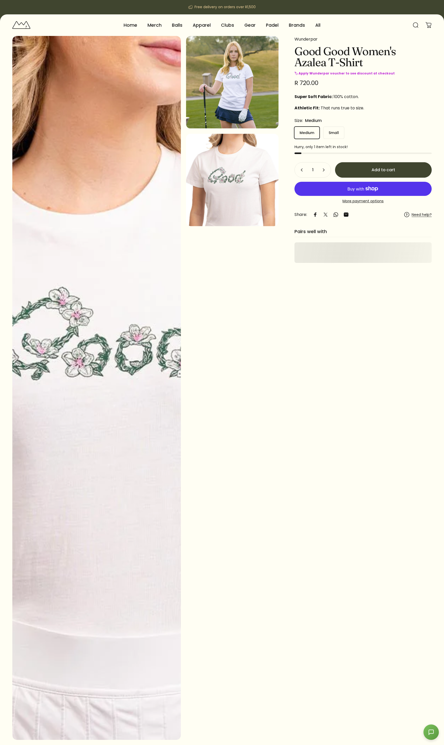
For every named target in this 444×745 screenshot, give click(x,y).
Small (334, 132)
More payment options (363, 201)
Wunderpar (306, 39)
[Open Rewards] (431, 732)
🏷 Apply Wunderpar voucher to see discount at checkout (344, 73)
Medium (307, 132)
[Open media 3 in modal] (232, 180)
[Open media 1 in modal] (96, 388)
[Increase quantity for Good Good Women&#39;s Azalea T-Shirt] (325, 170)
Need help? (422, 214)
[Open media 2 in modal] (232, 82)
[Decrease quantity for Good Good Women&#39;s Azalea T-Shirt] (301, 170)
